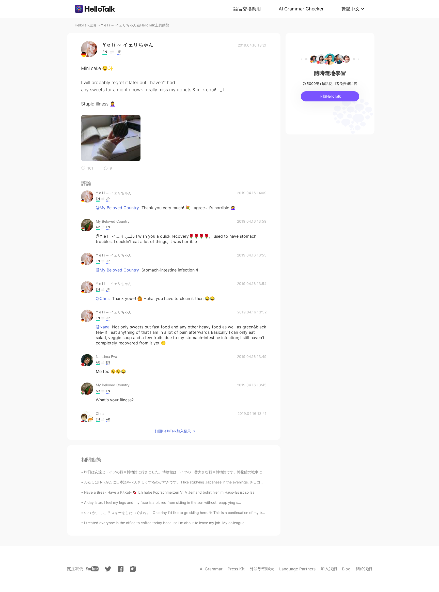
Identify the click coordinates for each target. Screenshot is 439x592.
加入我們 (329, 568)
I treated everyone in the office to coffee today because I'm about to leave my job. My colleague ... (166, 523)
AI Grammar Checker (301, 8)
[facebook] (120, 569)
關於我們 (364, 568)
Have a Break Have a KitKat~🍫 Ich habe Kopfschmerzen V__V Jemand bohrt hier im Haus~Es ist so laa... (171, 492)
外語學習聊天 (262, 568)
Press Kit (236, 568)
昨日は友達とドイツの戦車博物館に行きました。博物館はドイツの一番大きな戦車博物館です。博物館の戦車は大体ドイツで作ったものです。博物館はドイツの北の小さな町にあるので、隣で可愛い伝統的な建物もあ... (258, 472)
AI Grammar (211, 568)
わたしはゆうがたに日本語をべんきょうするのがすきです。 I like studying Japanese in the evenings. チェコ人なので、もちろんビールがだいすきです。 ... (210, 482)
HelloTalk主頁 (86, 25)
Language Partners (297, 568)
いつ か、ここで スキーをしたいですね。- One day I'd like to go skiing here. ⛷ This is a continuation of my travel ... (178, 512)
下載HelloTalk (330, 96)
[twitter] (108, 569)
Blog (346, 568)
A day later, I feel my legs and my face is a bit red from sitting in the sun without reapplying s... (162, 502)
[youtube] (92, 568)
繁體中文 (350, 8)
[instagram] (133, 569)
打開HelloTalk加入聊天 (173, 431)
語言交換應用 (247, 8)
